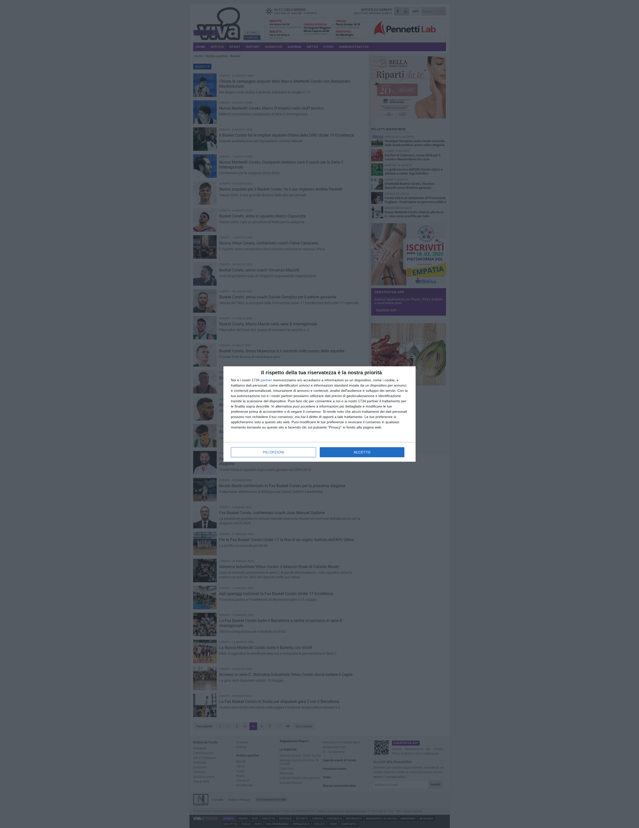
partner (266, 380)
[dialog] (319, 414)
